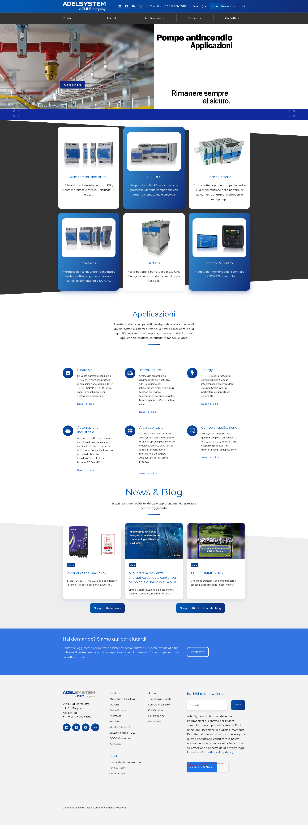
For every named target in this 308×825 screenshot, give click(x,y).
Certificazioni (155, 710)
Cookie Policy (117, 773)
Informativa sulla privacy (216, 752)
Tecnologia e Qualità (159, 698)
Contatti (230, 18)
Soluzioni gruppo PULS (122, 732)
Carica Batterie (118, 710)
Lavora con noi (156, 715)
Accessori (115, 743)
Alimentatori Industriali (122, 698)
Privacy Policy (117, 767)
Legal (113, 756)
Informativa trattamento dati (125, 762)
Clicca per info (72, 84)
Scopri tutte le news (107, 608)
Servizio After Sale (159, 704)
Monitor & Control (119, 727)
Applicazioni (153, 18)
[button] (243, 6)
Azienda (112, 18)
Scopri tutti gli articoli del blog (200, 608)
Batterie (114, 721)
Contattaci (198, 652)
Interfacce (115, 715)
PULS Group (155, 721)
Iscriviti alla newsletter (224, 6)
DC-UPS (114, 704)
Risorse (193, 18)
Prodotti (68, 18)
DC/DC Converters (120, 738)
